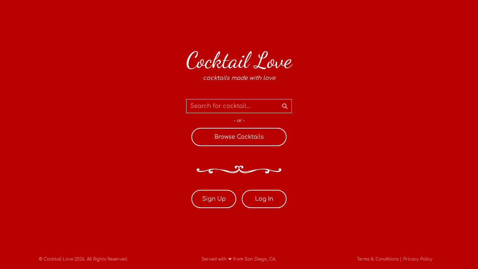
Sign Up (214, 199)
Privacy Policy (418, 259)
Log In (264, 199)
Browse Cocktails (239, 137)
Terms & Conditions (378, 259)
